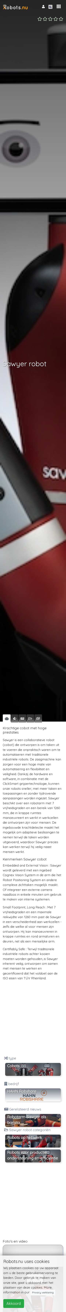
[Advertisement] (33, 1018)
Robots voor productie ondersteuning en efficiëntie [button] (32, 1155)
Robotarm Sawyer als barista (26, 1119)
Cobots (13, 1065)
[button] (58, 6)
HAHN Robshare (21, 1091)
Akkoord (13, 1303)
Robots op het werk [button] (24, 1137)
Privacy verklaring (43, 1292)
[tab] (7, 718)
